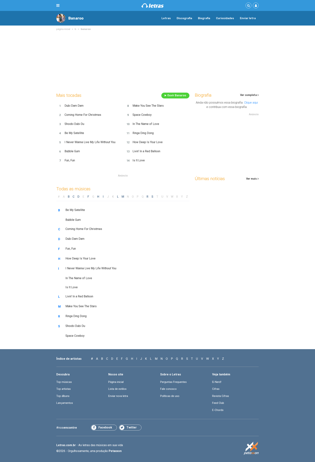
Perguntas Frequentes (173, 382)
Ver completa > (249, 95)
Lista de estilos (117, 389)
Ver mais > (252, 178)
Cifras (215, 389)
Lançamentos (64, 403)
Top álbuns (62, 396)
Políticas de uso (169, 396)
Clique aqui (251, 102)
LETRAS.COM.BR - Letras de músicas (152, 5)
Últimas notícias (210, 178)
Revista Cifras (220, 396)
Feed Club (218, 403)
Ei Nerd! (216, 382)
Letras (166, 18)
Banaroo (75, 18)
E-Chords (217, 410)
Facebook (105, 427)
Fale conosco (168, 389)
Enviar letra (248, 18)
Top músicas (64, 382)
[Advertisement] (157, 60)
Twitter (132, 427)
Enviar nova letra (118, 396)
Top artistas (63, 389)
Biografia (204, 18)
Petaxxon (115, 451)
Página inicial (116, 382)
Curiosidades (225, 18)
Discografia (184, 18)
